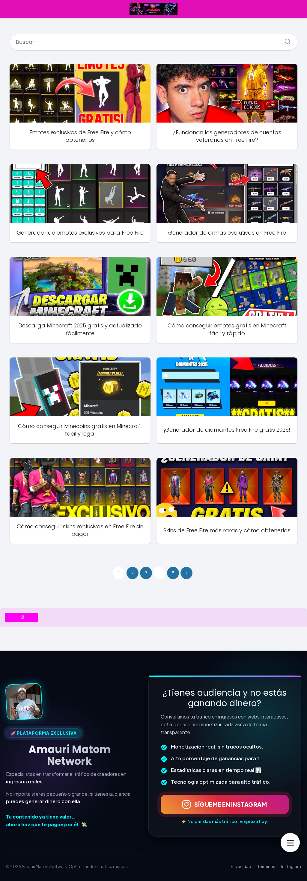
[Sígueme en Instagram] (24, 702)
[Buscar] (285, 40)
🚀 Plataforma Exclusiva (44, 733)
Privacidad (241, 866)
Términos (266, 866)
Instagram (291, 866)
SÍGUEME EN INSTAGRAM (230, 804)
